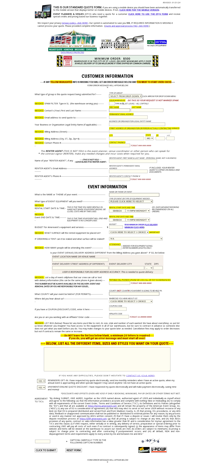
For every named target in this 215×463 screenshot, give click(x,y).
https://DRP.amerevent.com (93, 418)
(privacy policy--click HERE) (75, 22)
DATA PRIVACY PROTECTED (72, 52)
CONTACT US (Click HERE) (140, 375)
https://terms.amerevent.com (102, 405)
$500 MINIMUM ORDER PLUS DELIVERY (141, 224)
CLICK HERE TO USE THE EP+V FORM (148, 13)
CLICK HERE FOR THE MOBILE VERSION (139, 9)
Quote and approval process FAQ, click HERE (127, 25)
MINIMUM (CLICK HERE (134, 227)
